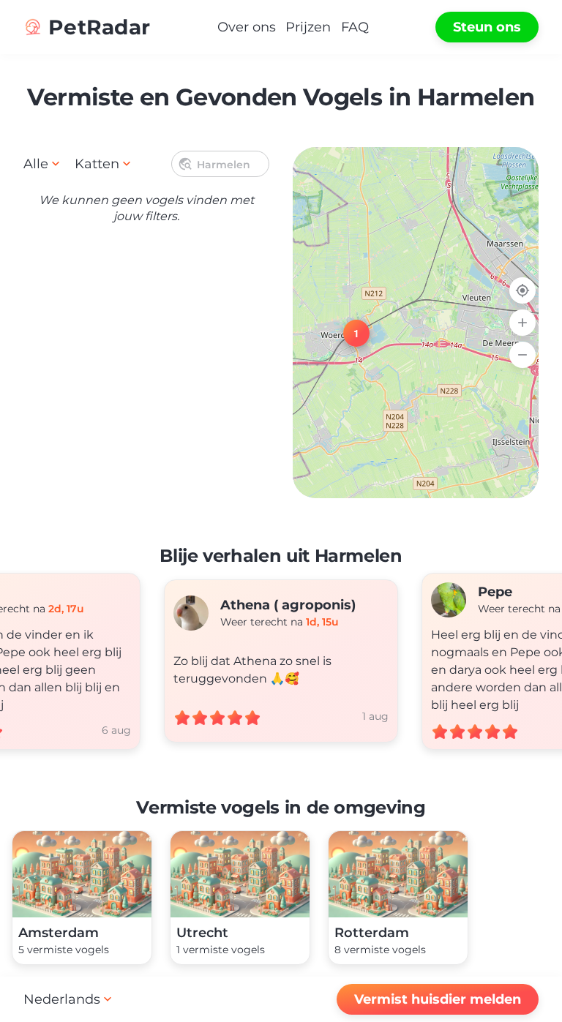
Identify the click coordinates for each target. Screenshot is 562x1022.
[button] (347, 324)
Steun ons (487, 27)
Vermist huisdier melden (437, 999)
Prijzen (308, 27)
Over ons (246, 27)
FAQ (355, 27)
